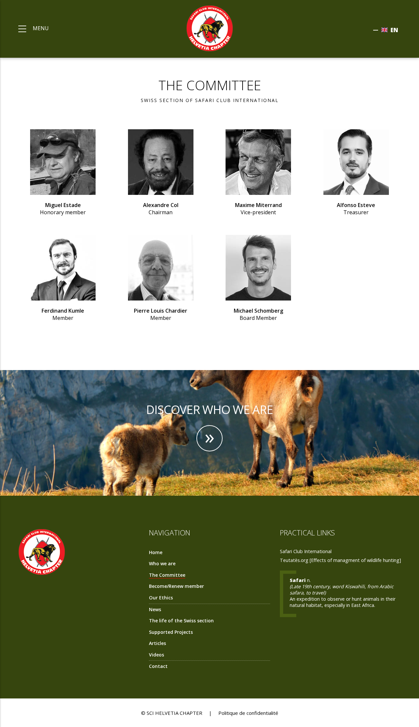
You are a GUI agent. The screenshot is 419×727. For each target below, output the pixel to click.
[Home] (209, 27)
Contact (158, 666)
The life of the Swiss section (181, 620)
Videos (156, 655)
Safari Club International (306, 551)
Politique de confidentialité (248, 713)
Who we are (162, 563)
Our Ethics (161, 597)
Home (155, 552)
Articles (157, 643)
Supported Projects (171, 632)
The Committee (167, 575)
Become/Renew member (176, 586)
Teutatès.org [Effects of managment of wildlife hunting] (340, 560)
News (155, 609)
